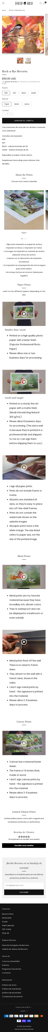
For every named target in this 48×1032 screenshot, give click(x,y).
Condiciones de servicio (12, 996)
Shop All (5, 933)
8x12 (6, 93)
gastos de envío (11, 82)
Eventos (5, 965)
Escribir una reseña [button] (24, 845)
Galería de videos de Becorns (15, 949)
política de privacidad (11, 992)
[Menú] (3, 3)
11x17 (14, 93)
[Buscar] (40, 3)
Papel (7, 104)
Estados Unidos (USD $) (23, 1007)
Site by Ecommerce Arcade (24, 1029)
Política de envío (9, 985)
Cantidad (5, 110)
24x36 (33, 93)
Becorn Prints (7, 914)
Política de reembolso (11, 989)
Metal (16, 104)
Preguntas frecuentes (11, 969)
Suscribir (24, 892)
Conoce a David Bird (11, 961)
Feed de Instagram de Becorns (15, 945)
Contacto (6, 973)
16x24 (24, 93)
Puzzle (5, 921)
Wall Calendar (8, 925)
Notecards (6, 918)
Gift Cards (6, 929)
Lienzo (26, 104)
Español (23, 1011)
